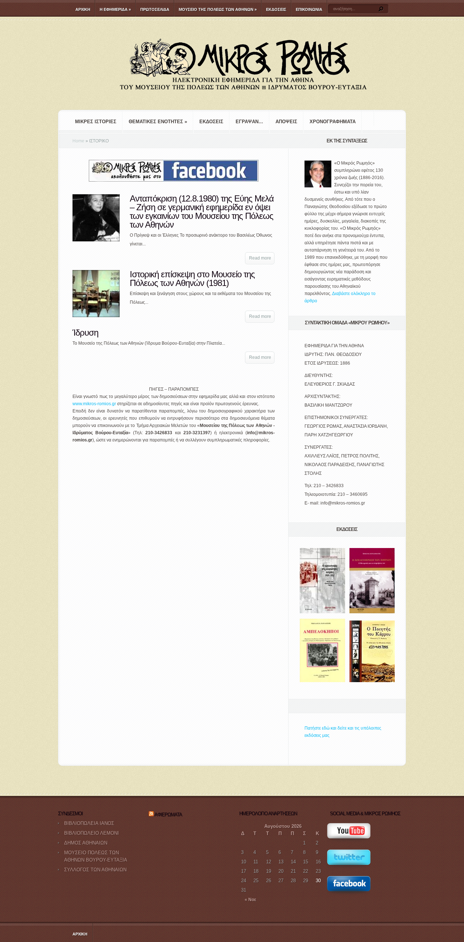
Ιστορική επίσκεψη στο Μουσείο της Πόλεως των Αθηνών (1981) (192, 278)
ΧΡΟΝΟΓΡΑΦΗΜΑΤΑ (333, 121)
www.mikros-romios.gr (94, 403)
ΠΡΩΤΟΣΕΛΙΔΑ (154, 9)
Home (78, 141)
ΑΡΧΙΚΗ (82, 9)
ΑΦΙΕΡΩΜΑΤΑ (168, 814)
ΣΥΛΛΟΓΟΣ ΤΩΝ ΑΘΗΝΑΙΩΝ (95, 869)
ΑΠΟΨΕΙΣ (286, 121)
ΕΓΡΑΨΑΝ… (249, 121)
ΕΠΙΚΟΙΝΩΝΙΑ (309, 9)
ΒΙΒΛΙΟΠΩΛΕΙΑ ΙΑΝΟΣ (89, 823)
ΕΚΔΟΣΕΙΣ (276, 9)
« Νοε (250, 899)
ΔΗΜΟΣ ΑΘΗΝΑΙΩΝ (85, 843)
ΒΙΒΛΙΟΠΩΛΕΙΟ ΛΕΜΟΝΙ (91, 833)
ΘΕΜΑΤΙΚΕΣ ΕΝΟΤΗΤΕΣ (158, 121)
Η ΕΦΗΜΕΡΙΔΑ (115, 9)
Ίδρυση (85, 332)
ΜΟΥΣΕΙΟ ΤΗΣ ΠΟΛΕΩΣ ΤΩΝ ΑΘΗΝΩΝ (218, 9)
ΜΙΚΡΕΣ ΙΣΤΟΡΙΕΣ (95, 121)
